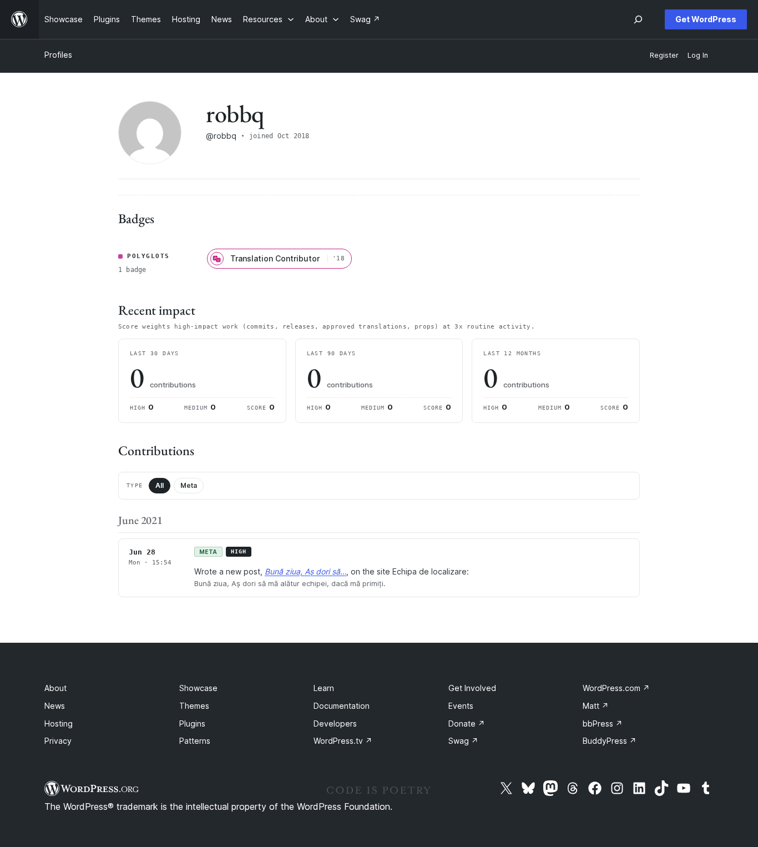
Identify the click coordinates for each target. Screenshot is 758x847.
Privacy (58, 740)
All (159, 485)
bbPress (603, 723)
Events (460, 705)
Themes (194, 705)
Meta (188, 485)
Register (664, 55)
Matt (596, 705)
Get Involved (472, 688)
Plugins (192, 723)
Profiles (58, 54)
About (55, 688)
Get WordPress (705, 19)
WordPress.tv (343, 740)
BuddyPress (609, 740)
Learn (324, 688)
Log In (698, 55)
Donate (466, 723)
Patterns (194, 740)
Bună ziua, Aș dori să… (305, 571)
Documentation (342, 705)
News (54, 705)
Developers (335, 723)
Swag (463, 740)
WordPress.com (616, 688)
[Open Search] (638, 19)
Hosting (58, 723)
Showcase (198, 688)
